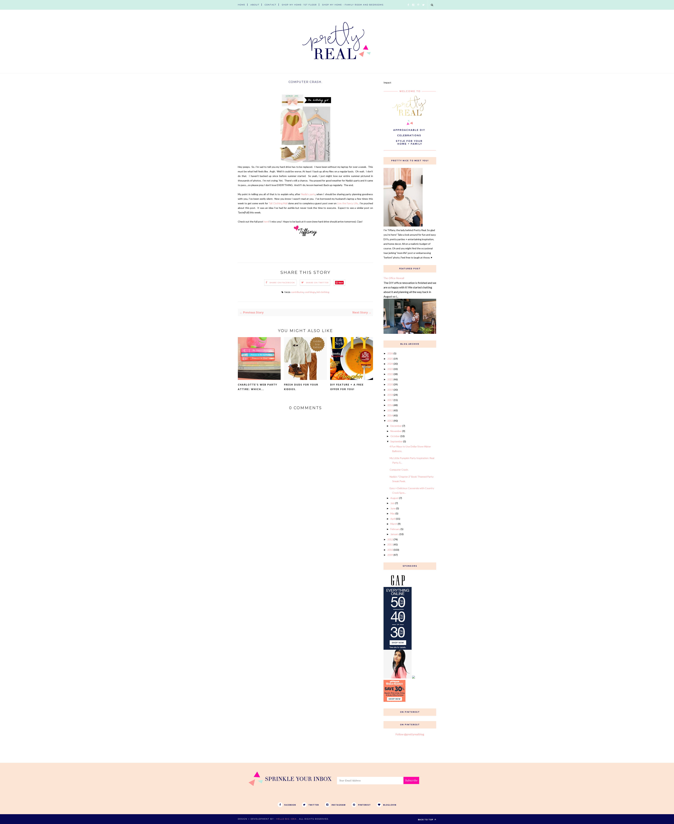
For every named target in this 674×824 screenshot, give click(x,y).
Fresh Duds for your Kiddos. (301, 387)
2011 (390, 544)
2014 (390, 415)
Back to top (426, 819)
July (392, 503)
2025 (390, 358)
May (392, 513)
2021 (390, 379)
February (395, 529)
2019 (390, 389)
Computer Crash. (399, 469)
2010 (390, 549)
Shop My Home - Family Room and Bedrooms (353, 5)
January (394, 534)
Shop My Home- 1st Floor (299, 5)
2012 (390, 539)
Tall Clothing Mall (278, 203)
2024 (390, 363)
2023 (390, 368)
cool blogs (310, 292)
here (266, 221)
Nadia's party (308, 194)
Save (341, 282)
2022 (390, 374)
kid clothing (323, 292)
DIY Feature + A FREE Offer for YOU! (347, 387)
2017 (390, 400)
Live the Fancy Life (347, 203)
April (392, 518)
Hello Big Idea (286, 819)
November (396, 431)
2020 (390, 384)
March (393, 523)
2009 (390, 554)
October (395, 436)
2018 (390, 394)
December (396, 425)
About (254, 5)
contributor (297, 292)
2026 (390, 353)
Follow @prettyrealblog (409, 734)
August (394, 498)
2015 (390, 410)
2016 (390, 405)
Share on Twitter (317, 282)
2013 (390, 420)
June (393, 508)
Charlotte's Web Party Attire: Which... (257, 387)
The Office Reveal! (394, 278)
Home (241, 5)
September (396, 441)
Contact (270, 5)
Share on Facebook (282, 282)
